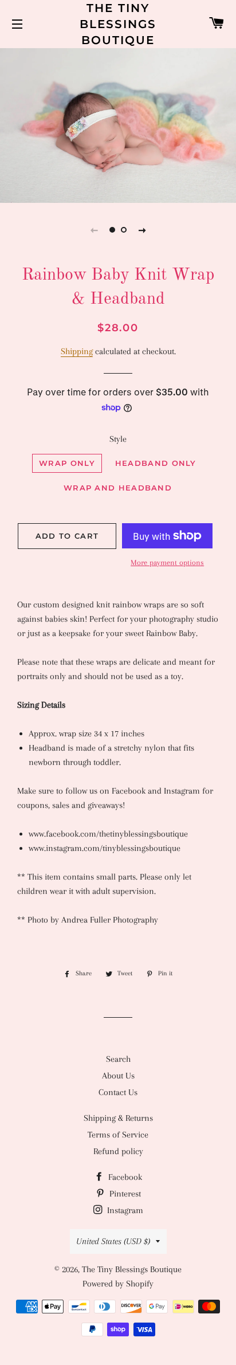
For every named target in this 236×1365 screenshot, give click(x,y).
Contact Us (118, 1092)
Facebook (124, 1177)
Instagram (124, 1210)
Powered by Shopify (118, 1283)
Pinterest (124, 1194)
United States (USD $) (113, 1241)
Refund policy (118, 1151)
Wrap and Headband (118, 487)
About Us (118, 1075)
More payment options (167, 562)
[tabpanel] (118, 124)
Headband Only (155, 463)
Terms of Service (118, 1134)
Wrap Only (67, 463)
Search (118, 1059)
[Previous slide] (94, 229)
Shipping (77, 351)
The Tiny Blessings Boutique (118, 24)
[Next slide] (142, 229)
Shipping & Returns (118, 1118)
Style (118, 439)
